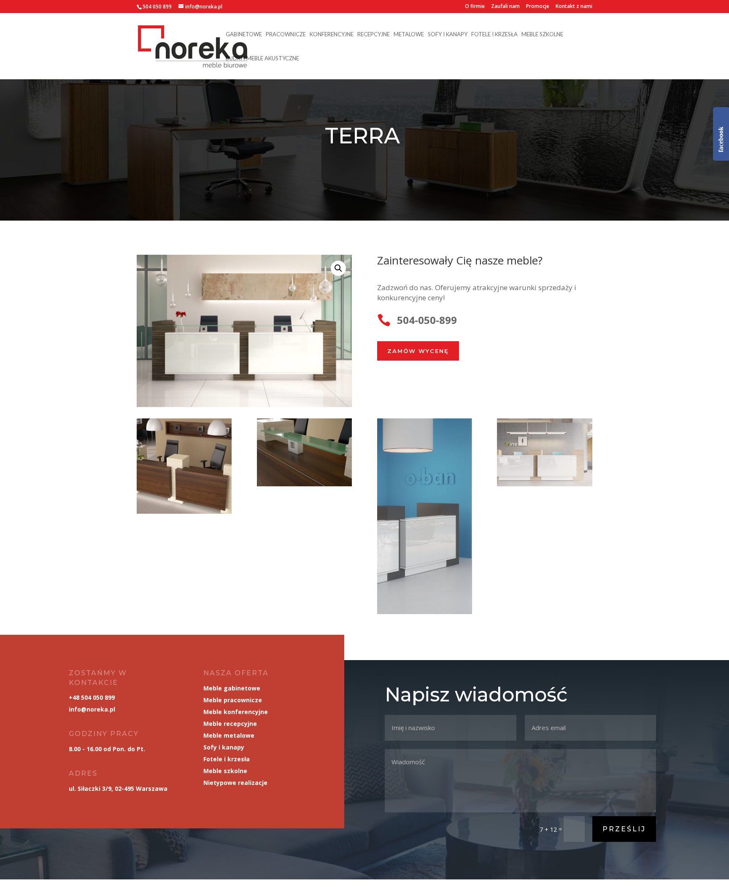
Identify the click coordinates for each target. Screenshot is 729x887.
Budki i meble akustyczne (262, 58)
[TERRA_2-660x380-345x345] (184, 511)
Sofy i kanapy (447, 34)
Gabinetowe (244, 34)
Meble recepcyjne (230, 724)
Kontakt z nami (574, 7)
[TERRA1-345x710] (424, 612)
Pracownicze (286, 34)
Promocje (537, 7)
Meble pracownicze (232, 700)
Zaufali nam (505, 7)
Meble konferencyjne (235, 712)
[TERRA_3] (304, 484)
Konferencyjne (332, 34)
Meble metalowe (228, 735)
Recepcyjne (373, 34)
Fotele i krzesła (494, 34)
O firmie (475, 7)
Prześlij (624, 829)
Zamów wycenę (418, 351)
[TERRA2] (544, 484)
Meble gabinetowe (231, 688)
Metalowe (409, 34)
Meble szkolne (542, 34)
